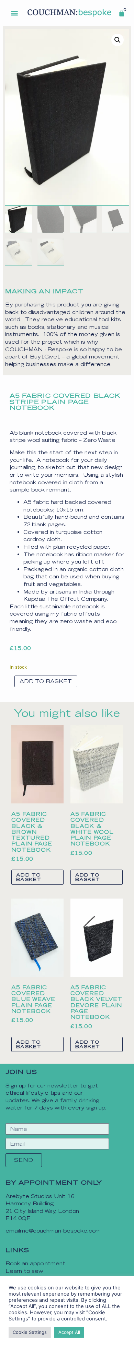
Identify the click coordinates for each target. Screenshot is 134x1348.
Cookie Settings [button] (30, 1332)
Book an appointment (35, 1263)
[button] (14, 12)
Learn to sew (24, 1271)
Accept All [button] (69, 1332)
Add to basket (46, 681)
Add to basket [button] (28, 877)
